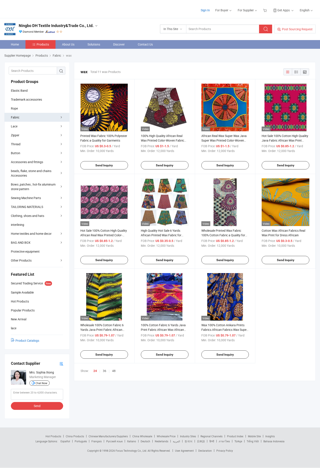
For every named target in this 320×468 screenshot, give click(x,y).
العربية (176, 441)
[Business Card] (61, 364)
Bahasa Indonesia (274, 441)
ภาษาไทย (224, 441)
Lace (14, 126)
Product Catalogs (27, 340)
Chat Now (41, 383)
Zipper (15, 135)
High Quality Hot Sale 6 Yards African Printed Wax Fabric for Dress (161, 235)
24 (95, 371)
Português (81, 441)
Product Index (235, 436)
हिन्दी (211, 441)
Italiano (131, 441)
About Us (68, 44)
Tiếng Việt (253, 441)
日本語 (201, 441)
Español (65, 441)
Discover (119, 44)
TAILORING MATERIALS (27, 207)
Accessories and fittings (27, 162)
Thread (15, 144)
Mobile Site (254, 436)
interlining (17, 225)
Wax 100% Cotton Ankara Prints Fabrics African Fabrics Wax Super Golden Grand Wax (224, 329)
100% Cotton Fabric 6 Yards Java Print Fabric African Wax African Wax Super (163, 329)
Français (96, 441)
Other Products (21, 260)
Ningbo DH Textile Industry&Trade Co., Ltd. (56, 25)
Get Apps (283, 10)
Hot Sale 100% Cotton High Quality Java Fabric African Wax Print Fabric (285, 140)
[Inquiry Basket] (265, 10)
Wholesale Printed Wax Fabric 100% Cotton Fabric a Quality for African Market (223, 235)
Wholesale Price (166, 436)
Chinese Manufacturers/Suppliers (108, 436)
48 (114, 371)
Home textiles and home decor (31, 233)
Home (15, 44)
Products (43, 44)
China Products (75, 436)
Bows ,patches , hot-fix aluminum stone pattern (33, 186)
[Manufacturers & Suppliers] (32, 8)
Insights (270, 436)
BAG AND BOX (20, 242)
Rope (14, 108)
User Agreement (184, 450)
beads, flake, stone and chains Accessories (31, 173)
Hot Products (53, 436)
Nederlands (161, 441)
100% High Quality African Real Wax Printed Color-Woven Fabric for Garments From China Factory (163, 140)
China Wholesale (142, 436)
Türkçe (238, 441)
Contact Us (145, 44)
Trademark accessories (26, 99)
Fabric (15, 117)
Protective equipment (25, 251)
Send (37, 406)
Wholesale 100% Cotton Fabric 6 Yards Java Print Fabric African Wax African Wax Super (102, 329)
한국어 (188, 441)
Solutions (94, 44)
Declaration (205, 450)
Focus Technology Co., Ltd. (132, 450)
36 (104, 371)
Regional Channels (211, 436)
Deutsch (145, 441)
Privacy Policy (224, 450)
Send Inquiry (104, 165)
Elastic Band (19, 90)
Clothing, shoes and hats (27, 216)
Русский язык (114, 441)
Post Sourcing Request (297, 29)
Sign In (205, 10)
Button (15, 153)
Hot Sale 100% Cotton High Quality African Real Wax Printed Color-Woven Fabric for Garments (103, 235)
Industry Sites (188, 436)
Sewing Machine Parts (26, 198)
